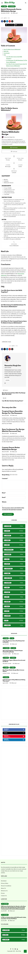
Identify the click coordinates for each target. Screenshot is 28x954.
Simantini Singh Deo (13, 365)
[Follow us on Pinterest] (15, 949)
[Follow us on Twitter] (13, 949)
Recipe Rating (5, 474)
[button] (25, 2)
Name (4, 492)
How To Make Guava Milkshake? (12, 49)
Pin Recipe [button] (14, 151)
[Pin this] (10, 21)
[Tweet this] (5, 21)
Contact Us (4, 895)
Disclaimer (4, 880)
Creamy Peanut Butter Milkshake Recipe (11, 448)
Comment (5, 478)
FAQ (5, 54)
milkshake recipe (6, 341)
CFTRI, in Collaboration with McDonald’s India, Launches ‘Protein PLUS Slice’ (13, 918)
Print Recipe (19, 25)
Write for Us (4, 890)
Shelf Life (6, 51)
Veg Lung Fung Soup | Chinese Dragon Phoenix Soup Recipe (13, 651)
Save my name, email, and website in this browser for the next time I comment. (13, 508)
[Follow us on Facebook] (11, 949)
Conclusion (7, 53)
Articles (7, 380)
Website (4, 502)
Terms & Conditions (6, 885)
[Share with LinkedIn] (7, 21)
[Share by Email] (12, 21)
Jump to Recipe (10, 25)
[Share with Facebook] (2, 21)
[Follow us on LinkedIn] (17, 949)
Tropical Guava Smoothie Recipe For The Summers (12, 412)
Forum (3, 893)
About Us (3, 888)
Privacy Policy (4, 883)
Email (4, 497)
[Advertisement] (14, 704)
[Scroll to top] (25, 951)
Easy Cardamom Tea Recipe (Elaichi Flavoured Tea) (13, 430)
